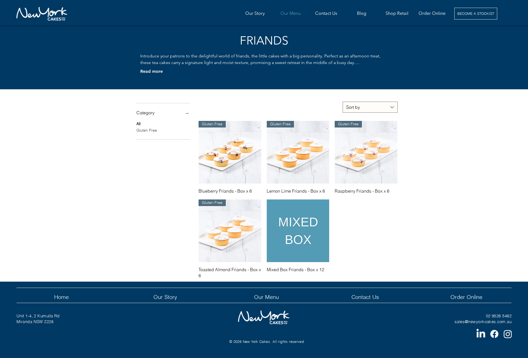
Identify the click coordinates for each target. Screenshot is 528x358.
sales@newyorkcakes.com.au (483, 321)
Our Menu (266, 296)
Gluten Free (146, 130)
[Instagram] (507, 334)
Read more (151, 71)
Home (61, 296)
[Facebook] (494, 334)
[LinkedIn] (480, 334)
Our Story (165, 296)
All (138, 123)
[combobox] (370, 107)
